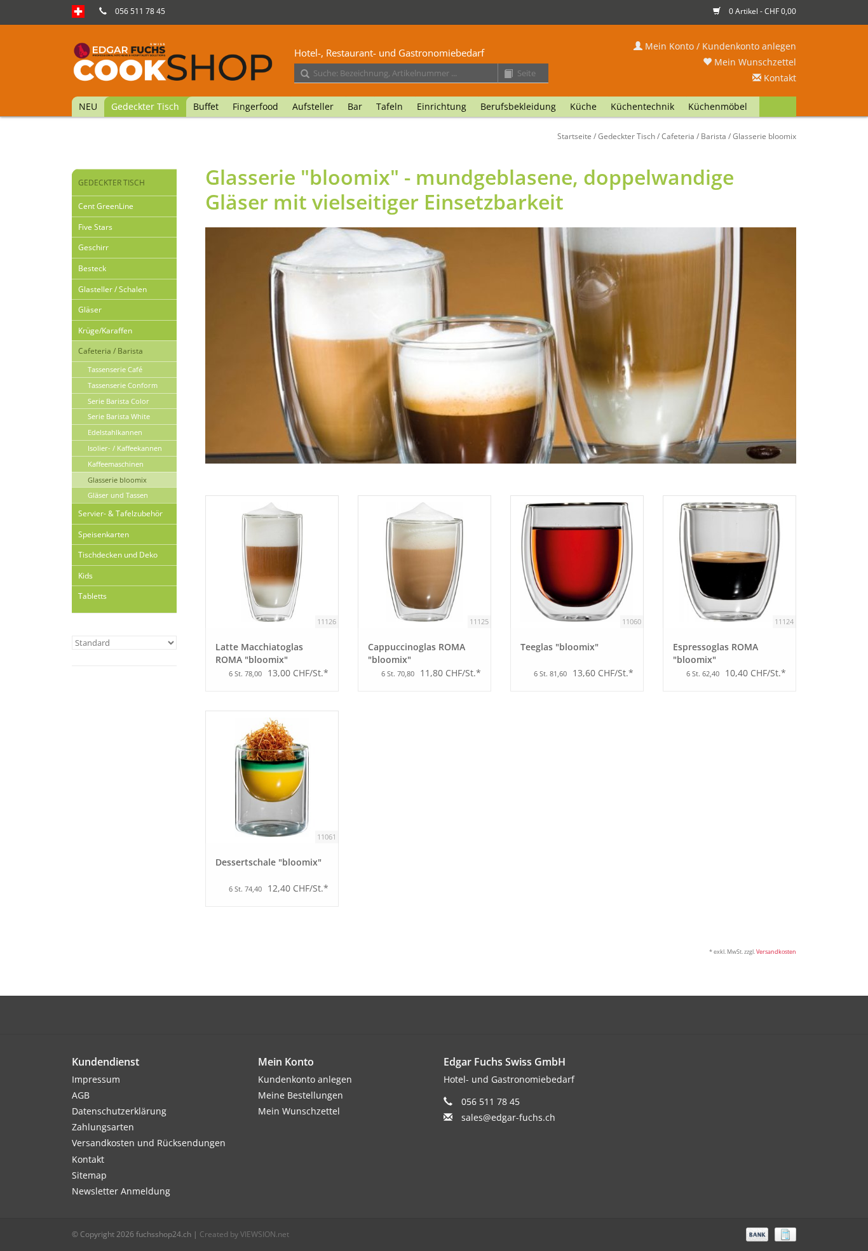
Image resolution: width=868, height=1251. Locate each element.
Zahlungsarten (103, 1127)
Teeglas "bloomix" (559, 647)
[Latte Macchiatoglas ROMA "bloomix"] (272, 562)
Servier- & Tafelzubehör (120, 513)
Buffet (206, 106)
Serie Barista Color (118, 401)
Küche (583, 106)
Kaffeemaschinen (116, 464)
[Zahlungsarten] (756, 1233)
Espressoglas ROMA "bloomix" (715, 653)
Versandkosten (776, 951)
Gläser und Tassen (118, 495)
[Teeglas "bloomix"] (577, 562)
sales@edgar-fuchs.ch (508, 1117)
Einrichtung (441, 106)
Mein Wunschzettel (754, 62)
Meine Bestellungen (300, 1095)
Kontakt (778, 78)
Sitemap (89, 1175)
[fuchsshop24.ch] (434, 63)
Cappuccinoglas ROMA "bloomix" (416, 653)
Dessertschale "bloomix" (268, 862)
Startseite (574, 136)
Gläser (90, 309)
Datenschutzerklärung (119, 1111)
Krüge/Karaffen (105, 330)
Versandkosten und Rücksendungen (149, 1143)
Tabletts (92, 596)
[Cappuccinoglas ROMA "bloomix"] (424, 562)
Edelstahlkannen (115, 432)
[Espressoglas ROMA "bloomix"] (729, 562)
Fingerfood (255, 106)
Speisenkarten (103, 534)
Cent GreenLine (105, 206)
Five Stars (95, 227)
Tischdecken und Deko (118, 554)
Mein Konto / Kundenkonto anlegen (719, 46)
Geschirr (93, 247)
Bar (355, 106)
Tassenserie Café (115, 369)
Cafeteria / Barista (693, 136)
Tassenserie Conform (123, 385)
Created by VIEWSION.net (244, 1234)
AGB (81, 1095)
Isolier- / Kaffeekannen (125, 448)
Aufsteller (313, 106)
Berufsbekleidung (518, 106)
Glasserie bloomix (764, 136)
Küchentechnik (642, 106)
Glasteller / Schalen (112, 289)
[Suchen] (300, 74)
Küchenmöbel (717, 106)
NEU (88, 106)
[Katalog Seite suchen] (504, 74)
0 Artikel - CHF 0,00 (761, 11)
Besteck (92, 268)
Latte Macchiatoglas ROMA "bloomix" (259, 653)
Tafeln (389, 106)
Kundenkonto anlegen (305, 1079)
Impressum (96, 1079)
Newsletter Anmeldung (121, 1191)
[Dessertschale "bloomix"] (272, 777)
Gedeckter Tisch (145, 106)
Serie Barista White (119, 416)
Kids (85, 575)
